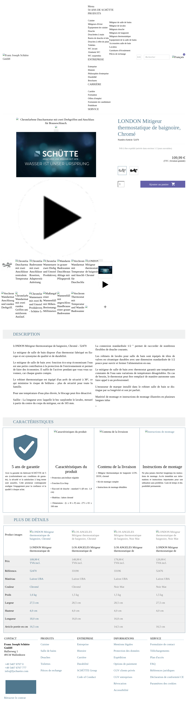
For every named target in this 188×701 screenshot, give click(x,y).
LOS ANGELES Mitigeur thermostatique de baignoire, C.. (86, 549)
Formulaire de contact (162, 644)
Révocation (120, 683)
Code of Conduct (86, 676)
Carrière (81, 657)
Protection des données (126, 650)
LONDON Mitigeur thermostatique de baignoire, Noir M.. (167, 549)
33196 (117, 570)
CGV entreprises (123, 676)
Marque (6, 419)
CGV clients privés (124, 670)
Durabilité (82, 663)
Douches (45, 657)
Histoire (81, 650)
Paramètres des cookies (163, 683)
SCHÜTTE (16, 419)
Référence (7, 423)
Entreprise (83, 644)
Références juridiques (162, 670)
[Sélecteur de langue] (178, 57)
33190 (75, 570)
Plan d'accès (157, 657)
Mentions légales (123, 644)
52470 (33, 570)
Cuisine (45, 644)
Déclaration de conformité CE (167, 676)
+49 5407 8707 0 (14, 664)
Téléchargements (159, 650)
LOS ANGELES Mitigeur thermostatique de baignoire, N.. (128, 549)
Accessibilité (121, 690)
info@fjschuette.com (16, 671)
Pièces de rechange (51, 670)
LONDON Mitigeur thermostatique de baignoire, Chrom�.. (42, 549)
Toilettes (45, 663)
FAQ (152, 663)
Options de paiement (125, 663)
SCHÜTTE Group (87, 670)
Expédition (120, 657)
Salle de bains (48, 650)
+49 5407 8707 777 (15, 667)
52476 (159, 570)
